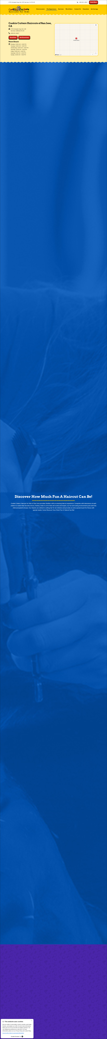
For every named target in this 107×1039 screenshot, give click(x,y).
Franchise (86, 9)
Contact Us (77, 9)
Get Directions (24, 37)
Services (61, 9)
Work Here (69, 9)
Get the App (94, 9)
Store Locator (40, 9)
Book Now (93, 2)
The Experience (51, 9)
